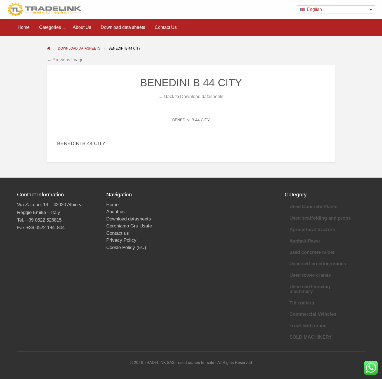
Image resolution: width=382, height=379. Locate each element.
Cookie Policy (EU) (126, 247)
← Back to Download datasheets (191, 96)
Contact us (117, 233)
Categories (50, 27)
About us (115, 211)
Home (24, 27)
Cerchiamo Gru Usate (129, 226)
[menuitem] (23, 27)
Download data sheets (123, 27)
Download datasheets (128, 219)
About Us (82, 27)
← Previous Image (65, 59)
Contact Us (166, 27)
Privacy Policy (121, 240)
